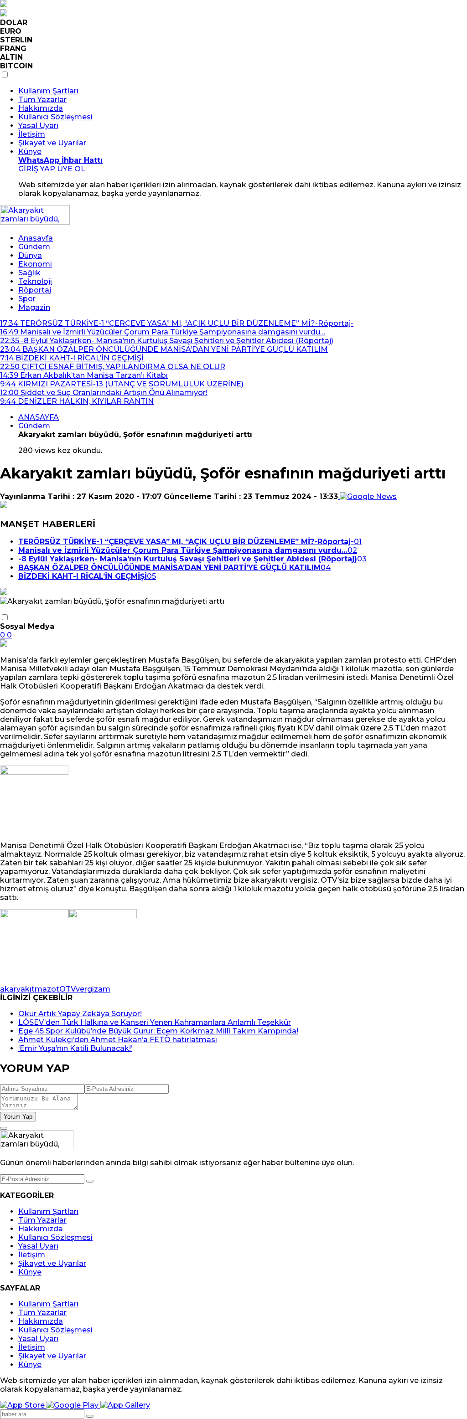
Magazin (34, 307)
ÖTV (67, 989)
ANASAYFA (38, 417)
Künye (30, 151)
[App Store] (23, 1405)
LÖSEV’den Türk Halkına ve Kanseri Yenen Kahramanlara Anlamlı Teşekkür (154, 1022)
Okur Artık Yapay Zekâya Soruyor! (80, 1013)
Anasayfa (35, 238)
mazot (47, 989)
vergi (85, 989)
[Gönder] (89, 1181)
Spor (27, 298)
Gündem (34, 246)
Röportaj (34, 290)
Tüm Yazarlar (42, 99)
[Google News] (367, 496)
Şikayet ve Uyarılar (52, 143)
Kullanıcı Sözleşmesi (55, 117)
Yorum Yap (18, 1116)
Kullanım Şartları (48, 91)
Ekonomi (35, 264)
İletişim (31, 134)
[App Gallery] (125, 1405)
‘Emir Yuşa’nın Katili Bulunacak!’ (75, 1048)
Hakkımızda (40, 108)
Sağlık (29, 272)
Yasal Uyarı (38, 125)
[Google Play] (73, 1405)
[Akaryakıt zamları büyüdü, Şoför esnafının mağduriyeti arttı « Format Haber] (35, 222)
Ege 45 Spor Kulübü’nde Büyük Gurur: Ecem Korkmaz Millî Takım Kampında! (158, 1031)
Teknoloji (35, 281)
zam (102, 989)
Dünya (30, 255)
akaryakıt (17, 989)
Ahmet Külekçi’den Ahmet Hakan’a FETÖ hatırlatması (117, 1039)
